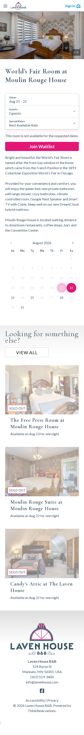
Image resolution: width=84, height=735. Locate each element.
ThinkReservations (42, 711)
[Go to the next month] (72, 242)
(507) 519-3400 (42, 677)
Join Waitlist (42, 146)
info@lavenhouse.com (42, 682)
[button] (42, 99)
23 (12, 297)
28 (61, 297)
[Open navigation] (5, 6)
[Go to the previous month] (11, 242)
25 (32, 297)
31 (22, 307)
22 (71, 287)
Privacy (52, 700)
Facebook (42, 691)
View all (27, 352)
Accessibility (35, 700)
